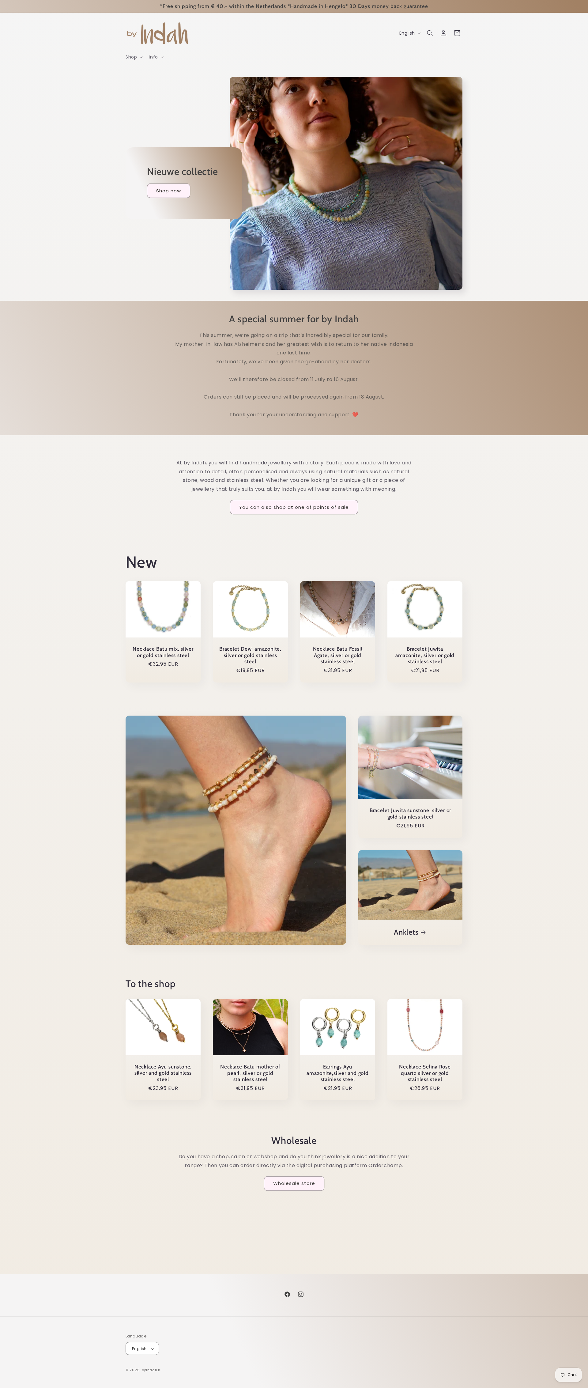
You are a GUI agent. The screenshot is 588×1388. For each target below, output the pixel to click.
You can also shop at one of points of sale (294, 507)
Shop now (168, 190)
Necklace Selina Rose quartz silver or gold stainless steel (425, 1073)
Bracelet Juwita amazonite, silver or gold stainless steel (425, 655)
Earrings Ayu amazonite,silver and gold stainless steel (338, 1072)
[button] (133, 57)
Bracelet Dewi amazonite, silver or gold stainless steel (250, 655)
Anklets (406, 932)
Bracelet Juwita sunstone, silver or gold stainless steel (410, 813)
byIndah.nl (152, 1370)
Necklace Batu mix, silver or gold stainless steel (163, 652)
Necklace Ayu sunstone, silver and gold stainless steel (163, 1072)
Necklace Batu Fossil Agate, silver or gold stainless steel (338, 655)
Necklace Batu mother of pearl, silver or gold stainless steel (250, 1072)
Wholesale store (294, 1183)
